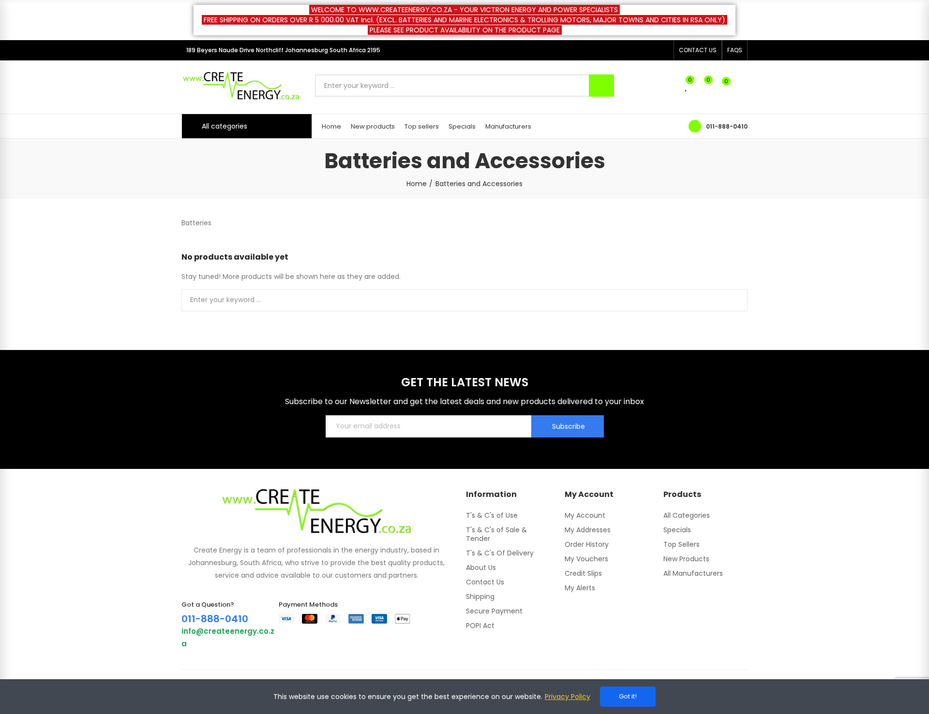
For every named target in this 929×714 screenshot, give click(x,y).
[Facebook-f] (648, 50)
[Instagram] (663, 50)
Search (601, 85)
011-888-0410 (727, 126)
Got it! (628, 696)
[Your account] (743, 85)
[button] (698, 50)
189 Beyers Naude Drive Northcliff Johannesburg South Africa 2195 (283, 50)
